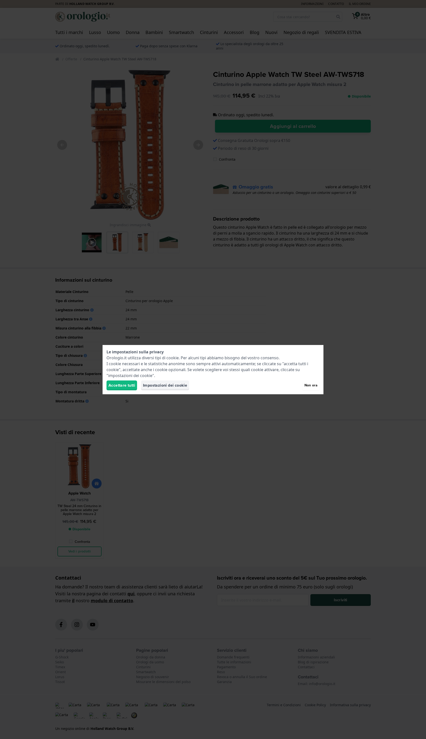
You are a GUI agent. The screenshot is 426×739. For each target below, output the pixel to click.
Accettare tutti (121, 385)
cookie (172, 358)
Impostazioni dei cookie (165, 385)
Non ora (311, 385)
